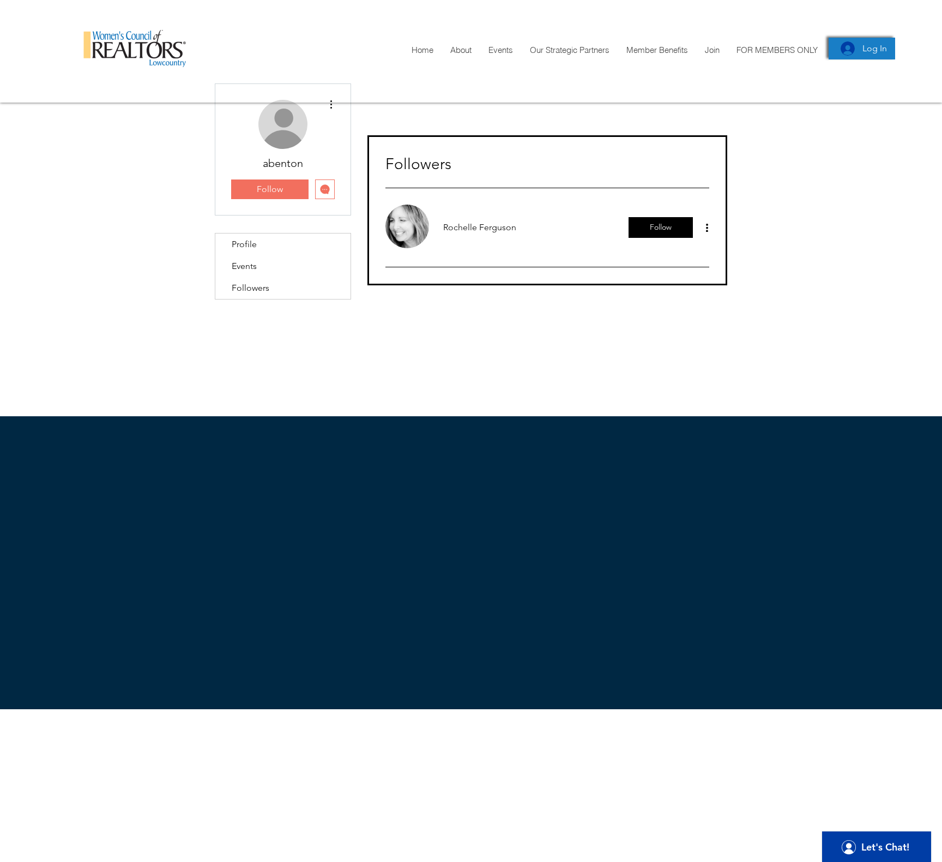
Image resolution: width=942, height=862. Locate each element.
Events (244, 266)
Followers (250, 288)
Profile (244, 244)
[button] (777, 50)
